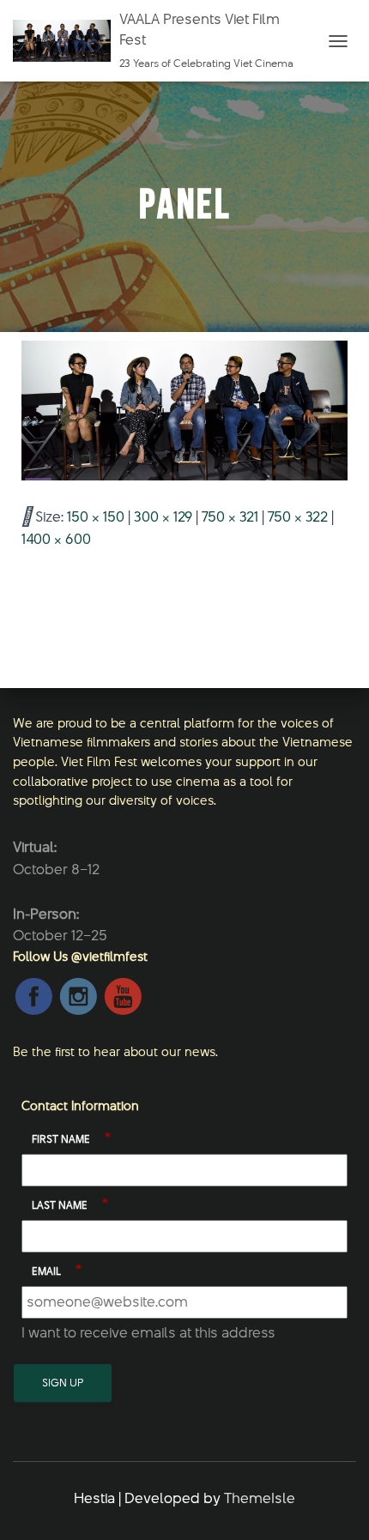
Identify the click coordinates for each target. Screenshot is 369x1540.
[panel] (184, 409)
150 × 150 (95, 516)
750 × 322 (298, 516)
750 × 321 (230, 516)
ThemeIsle (259, 1498)
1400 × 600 (56, 538)
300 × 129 (163, 516)
